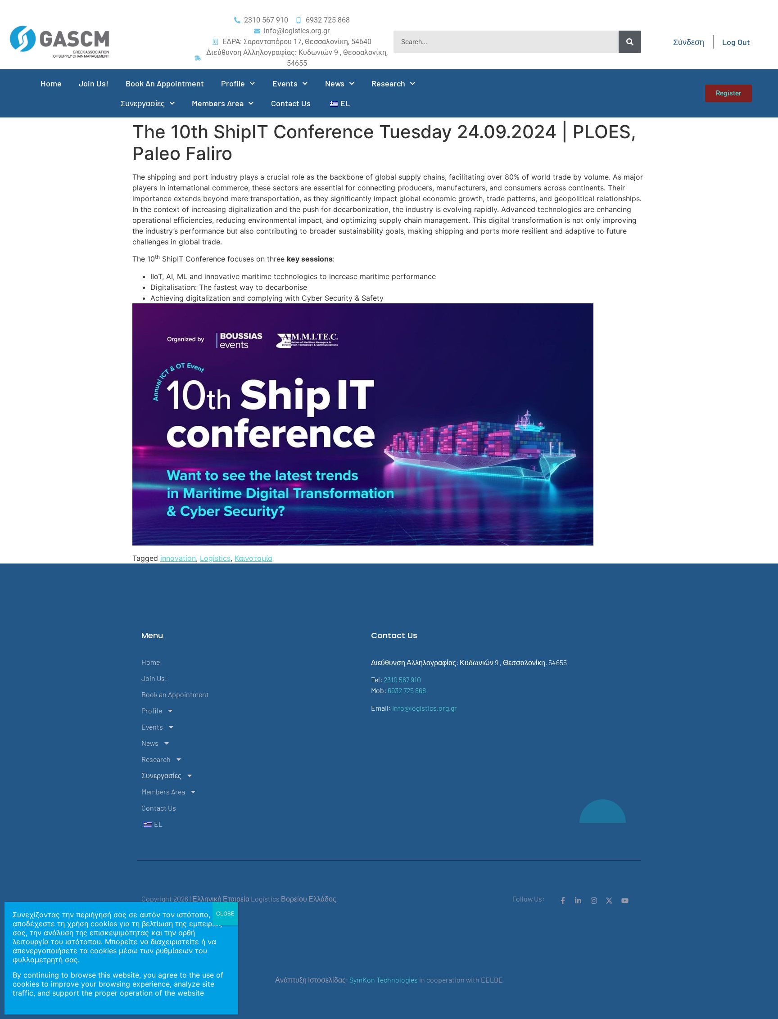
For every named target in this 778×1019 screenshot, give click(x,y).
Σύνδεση (688, 42)
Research (388, 83)
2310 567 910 (402, 679)
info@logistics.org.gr (424, 707)
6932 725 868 (407, 690)
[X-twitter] (609, 900)
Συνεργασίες (142, 103)
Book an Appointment (165, 83)
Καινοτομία (253, 558)
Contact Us (291, 103)
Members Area (218, 103)
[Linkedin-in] (578, 900)
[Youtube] (625, 900)
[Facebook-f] (563, 900)
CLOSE (225, 913)
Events (285, 83)
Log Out (736, 42)
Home (51, 83)
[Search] (630, 42)
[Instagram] (594, 900)
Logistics (215, 558)
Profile (233, 83)
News (334, 83)
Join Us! (94, 83)
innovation (178, 558)
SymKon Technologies (383, 979)
